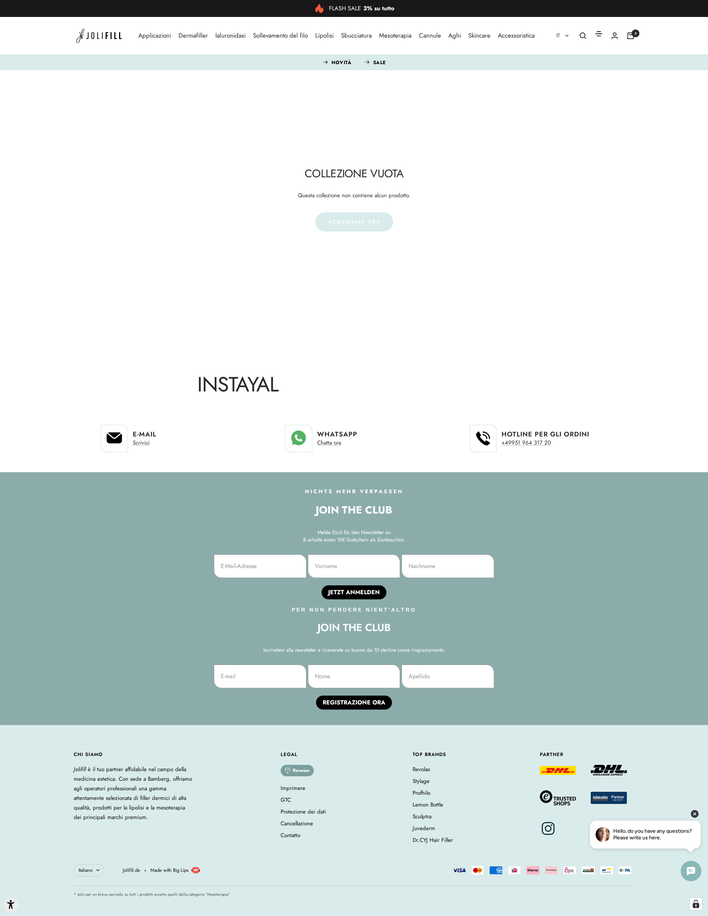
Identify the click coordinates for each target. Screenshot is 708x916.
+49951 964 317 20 (526, 443)
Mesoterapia (395, 35)
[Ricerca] (583, 35)
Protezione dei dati (303, 812)
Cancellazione (297, 823)
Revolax (421, 769)
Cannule (430, 35)
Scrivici (141, 443)
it (559, 35)
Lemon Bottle (428, 805)
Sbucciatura (356, 35)
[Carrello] (630, 35)
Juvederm (424, 828)
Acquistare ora (354, 221)
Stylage (421, 781)
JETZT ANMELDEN (354, 592)
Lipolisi (324, 35)
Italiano (86, 870)
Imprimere (293, 788)
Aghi (454, 35)
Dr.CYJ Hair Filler (433, 840)
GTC (286, 800)
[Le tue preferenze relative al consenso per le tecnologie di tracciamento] (696, 904)
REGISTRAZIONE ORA (354, 702)
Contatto (290, 835)
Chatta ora (329, 443)
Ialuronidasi (230, 35)
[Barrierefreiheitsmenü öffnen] (11, 905)
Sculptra (422, 816)
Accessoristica (516, 35)
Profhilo (421, 793)
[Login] (614, 35)
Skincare (479, 35)
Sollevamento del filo (280, 35)
